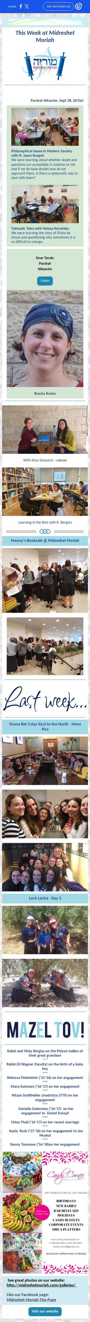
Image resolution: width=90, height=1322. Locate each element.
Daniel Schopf (58, 1113)
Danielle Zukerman (33, 1109)
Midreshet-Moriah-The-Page (31, 1300)
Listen (45, 281)
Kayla (13, 1131)
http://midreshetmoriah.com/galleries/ (42, 1285)
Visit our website (45, 1311)
